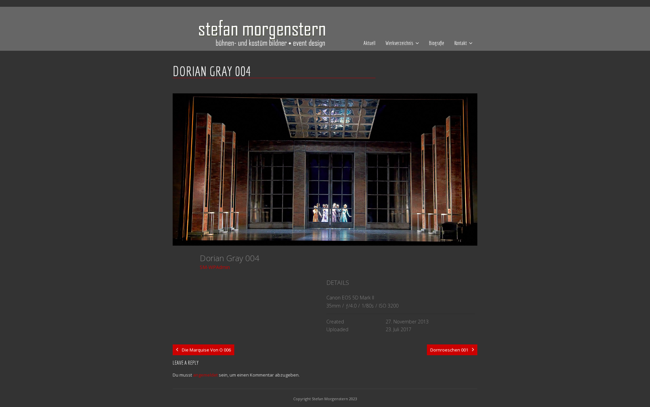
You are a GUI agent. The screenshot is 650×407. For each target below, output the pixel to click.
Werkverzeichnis (399, 43)
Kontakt (460, 43)
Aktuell (369, 43)
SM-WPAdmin (215, 267)
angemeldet (205, 375)
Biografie (436, 43)
